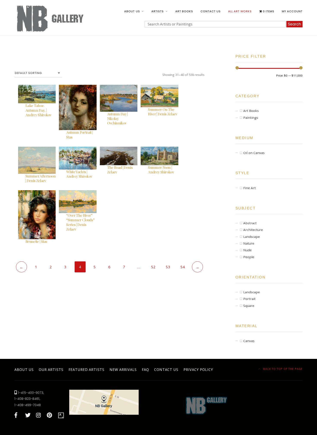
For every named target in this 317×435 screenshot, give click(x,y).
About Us (132, 11)
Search (294, 24)
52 (153, 266)
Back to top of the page (282, 369)
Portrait (249, 299)
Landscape (251, 236)
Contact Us (211, 11)
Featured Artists (86, 369)
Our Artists (51, 369)
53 (168, 266)
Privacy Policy (198, 369)
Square (248, 305)
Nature (248, 243)
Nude (247, 250)
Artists (157, 11)
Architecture (253, 230)
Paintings (250, 117)
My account (292, 11)
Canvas (248, 341)
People (248, 257)
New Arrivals (123, 369)
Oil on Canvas (254, 153)
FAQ (145, 369)
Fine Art (249, 188)
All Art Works (240, 11)
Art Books (184, 11)
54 (182, 266)
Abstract (250, 223)
